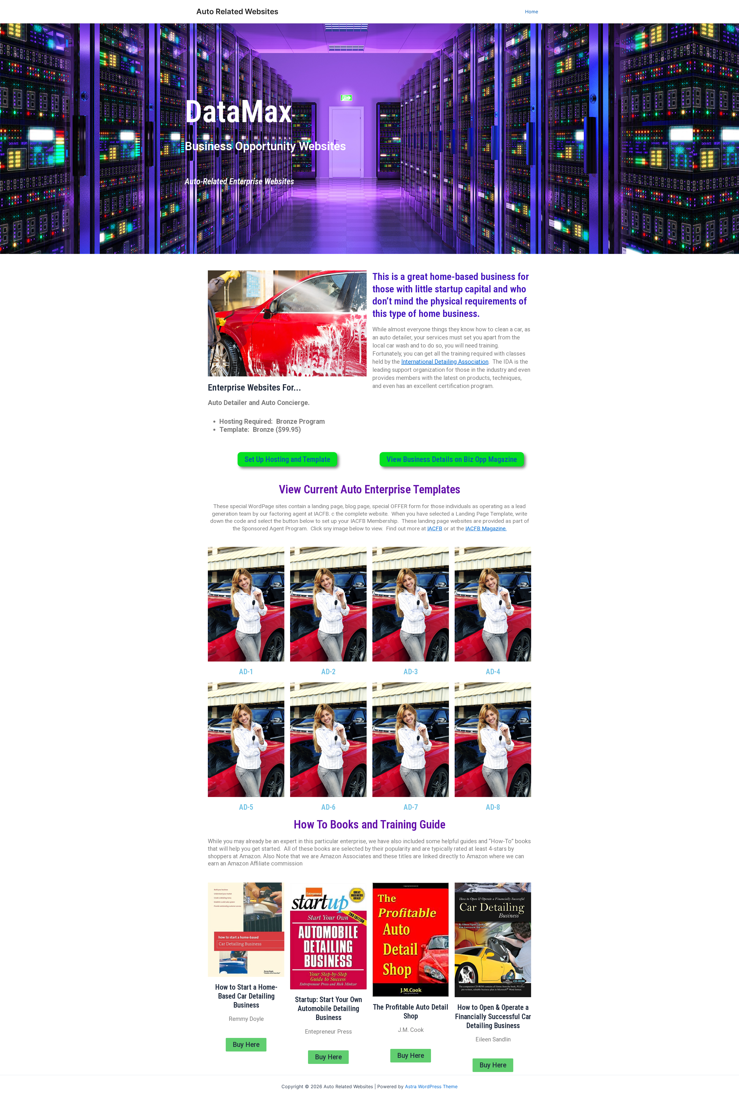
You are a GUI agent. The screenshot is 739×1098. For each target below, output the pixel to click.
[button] (287, 459)
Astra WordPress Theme (431, 1086)
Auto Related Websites (237, 11)
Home (531, 11)
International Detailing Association (444, 361)
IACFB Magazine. (486, 528)
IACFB (434, 528)
